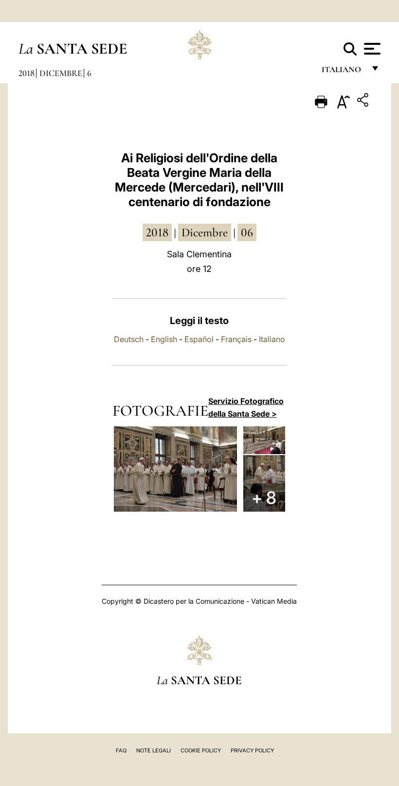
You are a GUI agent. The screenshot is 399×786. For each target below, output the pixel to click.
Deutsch (129, 339)
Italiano (272, 339)
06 (247, 232)
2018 (26, 73)
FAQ (121, 750)
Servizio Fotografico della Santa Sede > (246, 407)
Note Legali (153, 750)
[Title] (364, 101)
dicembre (204, 232)
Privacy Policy (252, 750)
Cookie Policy (201, 750)
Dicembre (60, 73)
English (164, 339)
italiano (343, 71)
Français (236, 339)
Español (199, 339)
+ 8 (264, 497)
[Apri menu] (371, 48)
